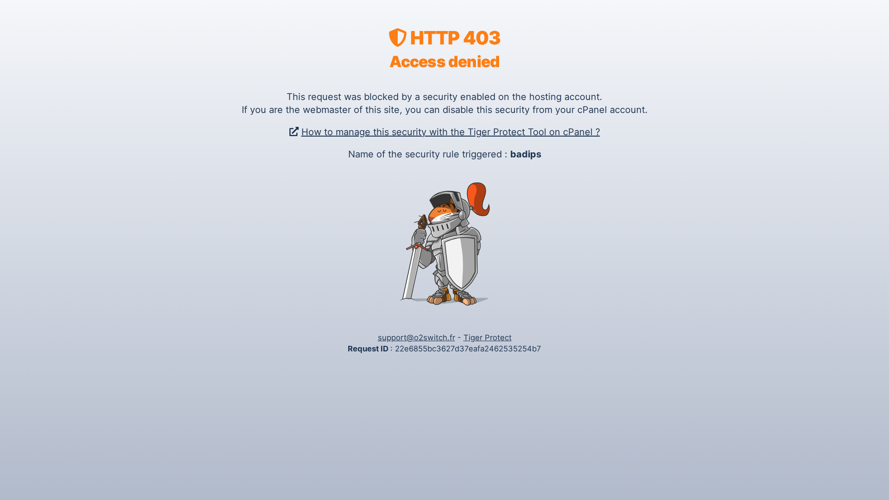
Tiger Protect (487, 337)
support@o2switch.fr (416, 337)
